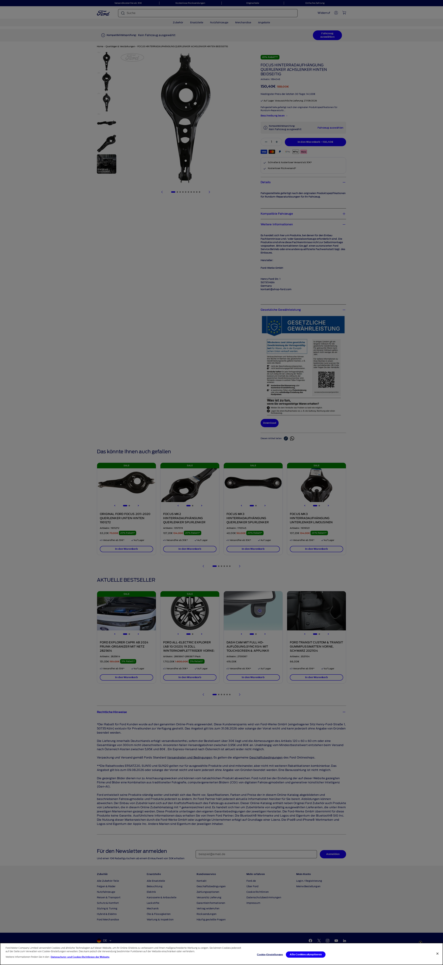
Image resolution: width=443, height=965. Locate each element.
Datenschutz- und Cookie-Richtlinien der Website (80, 957)
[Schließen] (437, 953)
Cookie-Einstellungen (270, 954)
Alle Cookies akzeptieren (306, 954)
